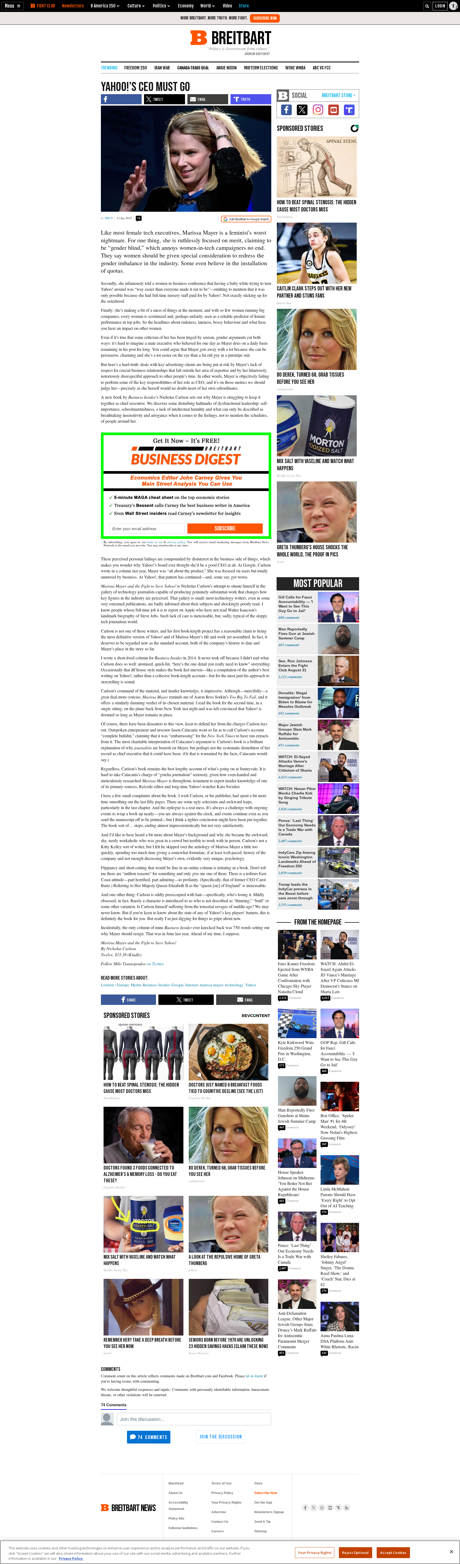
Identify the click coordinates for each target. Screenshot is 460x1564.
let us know (254, 1375)
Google (177, 984)
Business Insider (156, 984)
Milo (109, 218)
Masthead (176, 1483)
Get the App (263, 1502)
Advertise (218, 1512)
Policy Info (176, 1518)
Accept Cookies (393, 1552)
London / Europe (115, 984)
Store (258, 1483)
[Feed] (346, 1507)
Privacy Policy (222, 1493)
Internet (191, 984)
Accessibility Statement (178, 1506)
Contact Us (219, 1522)
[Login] (440, 6)
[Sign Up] (265, 18)
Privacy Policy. (71, 1558)
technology (234, 984)
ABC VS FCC (322, 67)
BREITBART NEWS (134, 1507)
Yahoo (250, 984)
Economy (186, 6)
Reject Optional (355, 1552)
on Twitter (155, 963)
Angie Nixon (226, 67)
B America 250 (103, 6)
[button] (12, 6)
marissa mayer (211, 984)
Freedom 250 (135, 67)
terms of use (155, 542)
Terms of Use (221, 1483)
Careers (217, 1531)
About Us (176, 1493)
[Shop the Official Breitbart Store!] (338, 96)
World (205, 6)
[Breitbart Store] (244, 6)
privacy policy (176, 542)
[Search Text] (427, 6)
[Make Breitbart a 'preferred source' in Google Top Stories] (246, 219)
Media (136, 984)
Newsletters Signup (269, 1512)
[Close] (451, 1551)
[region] (230, 1552)
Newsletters (73, 6)
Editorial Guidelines (183, 1528)
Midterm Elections (261, 67)
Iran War (162, 67)
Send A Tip (262, 1522)
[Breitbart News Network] (283, 96)
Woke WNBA (295, 67)
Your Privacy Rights (314, 1552)
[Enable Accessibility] (454, 6)
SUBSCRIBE (225, 528)
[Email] (147, 528)
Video (227, 6)
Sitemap (260, 1531)
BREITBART (240, 37)
